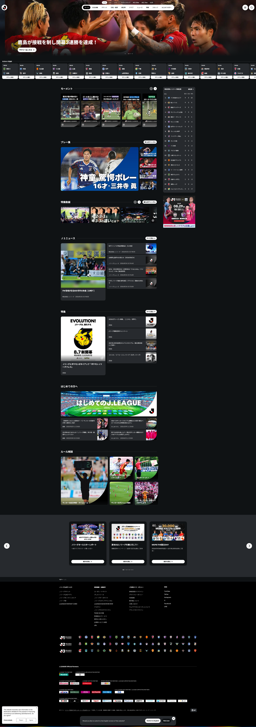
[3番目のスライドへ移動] (128, 53)
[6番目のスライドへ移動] (131, 570)
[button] (245, 7)
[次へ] (155, 88)
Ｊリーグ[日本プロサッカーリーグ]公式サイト (77, 710)
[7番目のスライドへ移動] (133, 570)
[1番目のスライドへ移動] (123, 53)
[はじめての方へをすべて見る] (109, 403)
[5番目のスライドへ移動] (129, 570)
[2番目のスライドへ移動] (125, 53)
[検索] (251, 7)
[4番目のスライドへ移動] (132, 53)
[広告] (179, 212)
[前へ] (151, 88)
